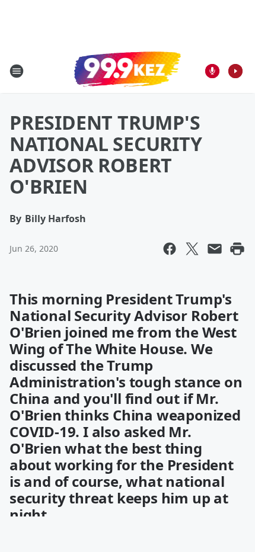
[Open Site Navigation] (16, 71)
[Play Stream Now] (235, 71)
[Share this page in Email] (214, 248)
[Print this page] (237, 248)
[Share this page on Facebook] (169, 248)
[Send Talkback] (212, 71)
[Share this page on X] (192, 248)
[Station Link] (127, 70)
